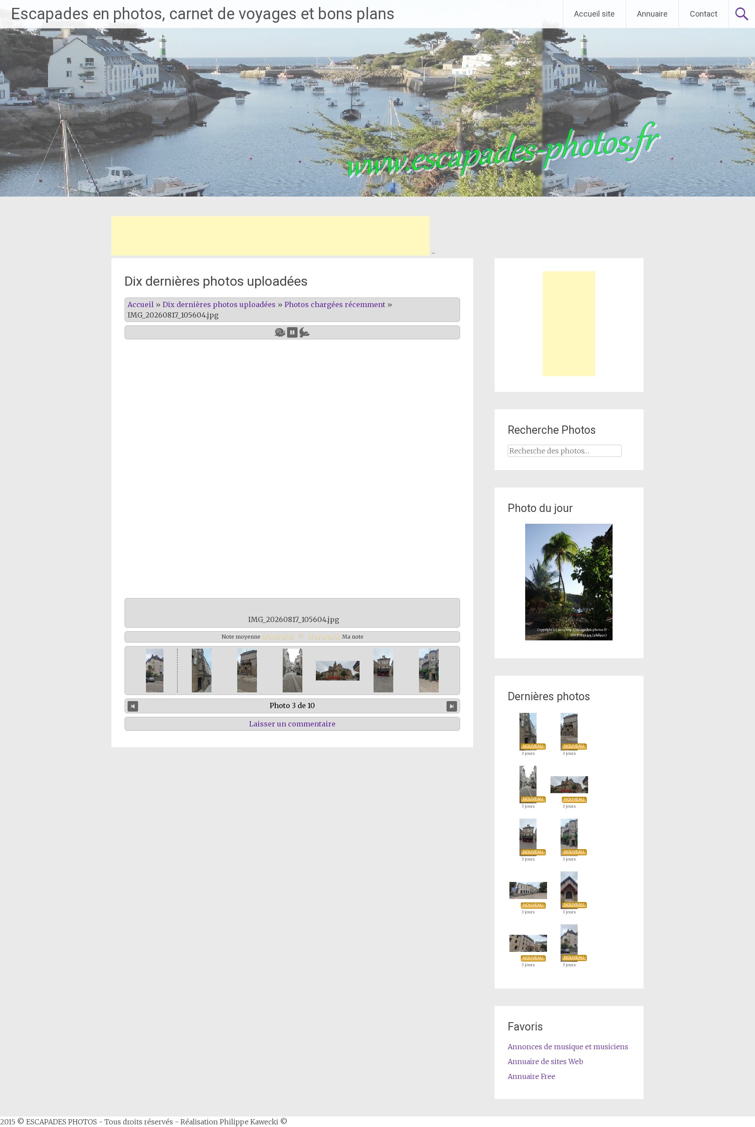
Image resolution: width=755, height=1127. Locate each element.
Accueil (141, 304)
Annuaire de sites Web (545, 1061)
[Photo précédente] (133, 706)
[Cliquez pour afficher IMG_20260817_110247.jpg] (247, 670)
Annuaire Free (531, 1076)
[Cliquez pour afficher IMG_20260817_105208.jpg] (338, 671)
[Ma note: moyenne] (324, 636)
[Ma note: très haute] (337, 636)
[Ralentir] (280, 332)
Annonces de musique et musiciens (568, 1046)
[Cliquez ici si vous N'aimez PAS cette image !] (301, 636)
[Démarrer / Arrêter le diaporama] (292, 332)
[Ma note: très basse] (311, 636)
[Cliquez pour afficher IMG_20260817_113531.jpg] (429, 670)
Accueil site (594, 13)
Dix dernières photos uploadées (219, 304)
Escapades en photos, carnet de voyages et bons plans (203, 14)
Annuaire (652, 13)
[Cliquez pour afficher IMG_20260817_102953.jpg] (153, 670)
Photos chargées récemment (334, 304)
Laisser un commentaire (292, 723)
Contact (703, 13)
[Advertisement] (270, 236)
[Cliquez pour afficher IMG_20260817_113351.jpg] (383, 670)
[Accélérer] (304, 332)
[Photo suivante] (452, 706)
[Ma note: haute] (331, 636)
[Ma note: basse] (318, 636)
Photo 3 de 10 (292, 705)
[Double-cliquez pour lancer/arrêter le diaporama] (292, 670)
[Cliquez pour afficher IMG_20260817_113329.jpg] (201, 670)
